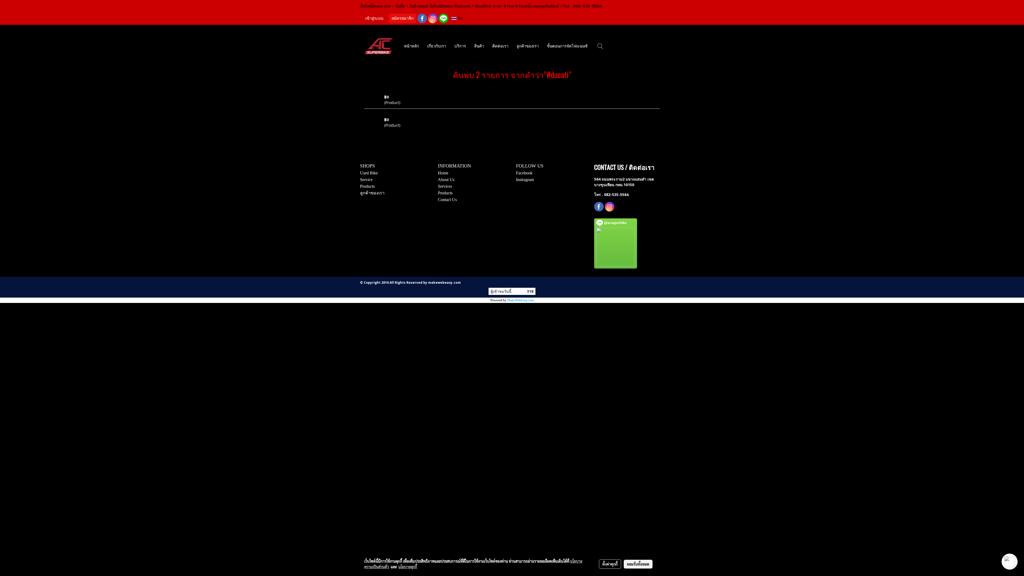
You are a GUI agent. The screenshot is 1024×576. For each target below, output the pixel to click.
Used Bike (369, 173)
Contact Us (447, 199)
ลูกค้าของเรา (528, 46)
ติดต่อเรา (500, 46)
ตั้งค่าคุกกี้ (610, 564)
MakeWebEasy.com (520, 300)
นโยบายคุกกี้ (407, 566)
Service (366, 179)
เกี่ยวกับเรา (436, 46)
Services (445, 186)
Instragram (525, 179)
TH (460, 18)
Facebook (524, 173)
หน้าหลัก (411, 46)
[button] (600, 46)
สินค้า (479, 46)
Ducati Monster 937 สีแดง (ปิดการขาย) (416, 114)
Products (367, 186)
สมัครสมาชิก (402, 18)
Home (443, 173)
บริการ (460, 46)
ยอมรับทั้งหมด (638, 564)
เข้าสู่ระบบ (374, 18)
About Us (446, 179)
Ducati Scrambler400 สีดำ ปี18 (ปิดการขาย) (418, 91)
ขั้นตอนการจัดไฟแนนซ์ (567, 46)
